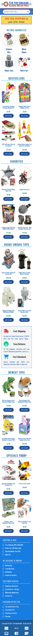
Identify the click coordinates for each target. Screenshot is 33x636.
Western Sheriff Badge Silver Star (8, 190)
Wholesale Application (12, 592)
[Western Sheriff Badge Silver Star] (8, 175)
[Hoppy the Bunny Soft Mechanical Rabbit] (8, 297)
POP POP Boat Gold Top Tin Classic (8, 145)
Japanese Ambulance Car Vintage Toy (8, 484)
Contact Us (8, 596)
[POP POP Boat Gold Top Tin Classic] (8, 130)
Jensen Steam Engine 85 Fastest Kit (8, 273)
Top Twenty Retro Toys (12, 607)
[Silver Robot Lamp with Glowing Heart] (24, 297)
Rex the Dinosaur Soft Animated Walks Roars (8, 401)
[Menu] (2, 4)
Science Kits (9, 51)
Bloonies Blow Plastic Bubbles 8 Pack (25, 107)
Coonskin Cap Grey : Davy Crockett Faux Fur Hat (24, 228)
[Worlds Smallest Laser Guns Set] (24, 507)
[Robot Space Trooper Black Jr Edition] (24, 259)
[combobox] (14, 11)
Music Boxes (24, 51)
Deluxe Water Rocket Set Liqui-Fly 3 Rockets (25, 145)
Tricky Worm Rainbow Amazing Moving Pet (8, 107)
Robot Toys (9, 70)
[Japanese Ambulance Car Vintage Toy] (8, 470)
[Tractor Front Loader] (24, 470)
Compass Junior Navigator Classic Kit (8, 522)
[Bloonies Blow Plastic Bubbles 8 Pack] (24, 92)
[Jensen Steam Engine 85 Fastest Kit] (8, 259)
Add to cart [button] (8, 116)
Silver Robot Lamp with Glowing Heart (24, 311)
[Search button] (28, 12)
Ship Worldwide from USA (12, 551)
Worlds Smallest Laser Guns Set (24, 522)
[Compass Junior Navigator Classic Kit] (8, 507)
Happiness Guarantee (11, 586)
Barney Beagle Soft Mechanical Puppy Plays (24, 401)
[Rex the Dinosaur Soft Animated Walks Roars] (8, 386)
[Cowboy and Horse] (24, 175)
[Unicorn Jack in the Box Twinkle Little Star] (24, 424)
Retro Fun (24, 70)
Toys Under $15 (9, 610)
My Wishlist (8, 572)
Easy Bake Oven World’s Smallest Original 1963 (8, 439)
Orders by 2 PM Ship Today (13, 548)
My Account (8, 565)
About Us (8, 555)
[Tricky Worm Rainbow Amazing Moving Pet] (8, 92)
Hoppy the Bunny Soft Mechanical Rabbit (8, 311)
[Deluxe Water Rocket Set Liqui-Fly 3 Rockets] (24, 130)
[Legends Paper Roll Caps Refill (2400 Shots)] (8, 213)
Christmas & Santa (11, 613)
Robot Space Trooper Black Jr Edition (24, 273)
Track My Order (9, 569)
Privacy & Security (10, 575)
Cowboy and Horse (25, 189)
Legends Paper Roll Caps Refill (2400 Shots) (8, 228)
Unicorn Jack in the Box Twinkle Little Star (24, 439)
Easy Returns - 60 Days (12, 589)
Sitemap (7, 616)
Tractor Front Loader (24, 483)
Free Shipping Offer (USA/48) (14, 545)
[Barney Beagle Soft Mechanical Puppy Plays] (24, 386)
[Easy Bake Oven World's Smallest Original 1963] (8, 424)
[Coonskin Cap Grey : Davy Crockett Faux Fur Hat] (24, 213)
